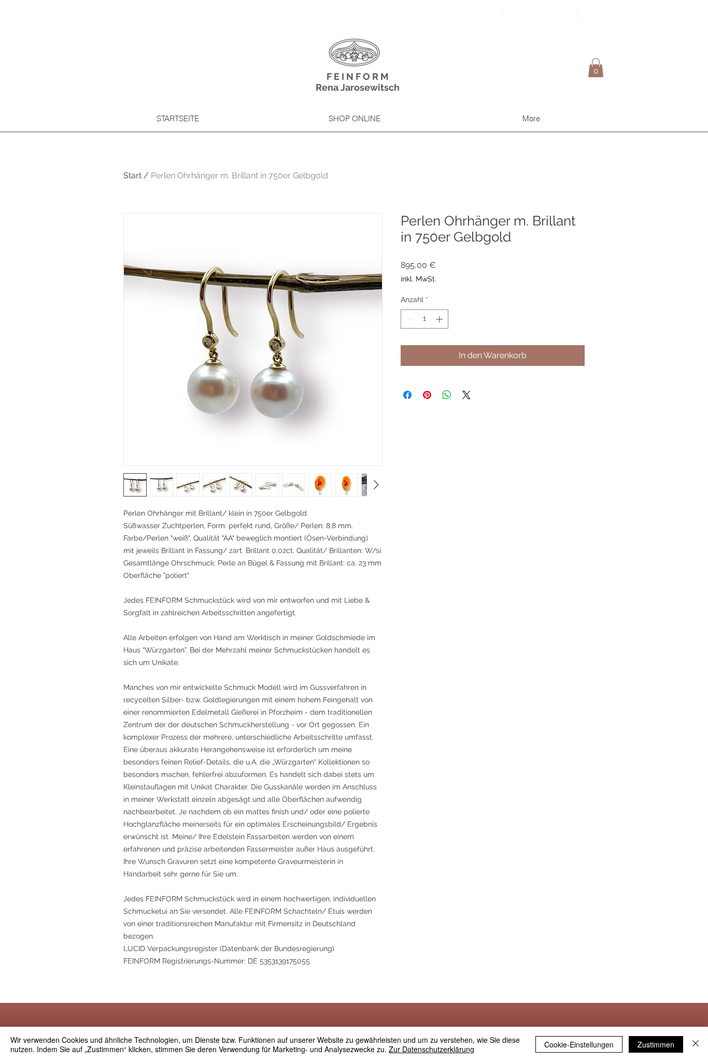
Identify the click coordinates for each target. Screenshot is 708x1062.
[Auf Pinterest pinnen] (427, 395)
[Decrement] (408, 319)
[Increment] (440, 319)
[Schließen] (695, 1044)
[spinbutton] (424, 319)
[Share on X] (466, 395)
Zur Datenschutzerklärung (431, 1049)
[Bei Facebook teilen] (407, 395)
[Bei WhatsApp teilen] (447, 395)
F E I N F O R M (358, 76)
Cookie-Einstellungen (579, 1044)
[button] (596, 67)
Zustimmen (656, 1044)
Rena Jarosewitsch (358, 87)
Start (132, 175)
